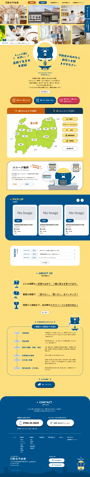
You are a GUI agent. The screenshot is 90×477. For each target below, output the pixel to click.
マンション (22, 443)
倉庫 (21, 448)
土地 (21, 452)
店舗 (21, 445)
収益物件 (32, 448)
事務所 (21, 446)
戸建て (21, 439)
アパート (22, 441)
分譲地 (31, 441)
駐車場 (21, 450)
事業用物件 (32, 446)
